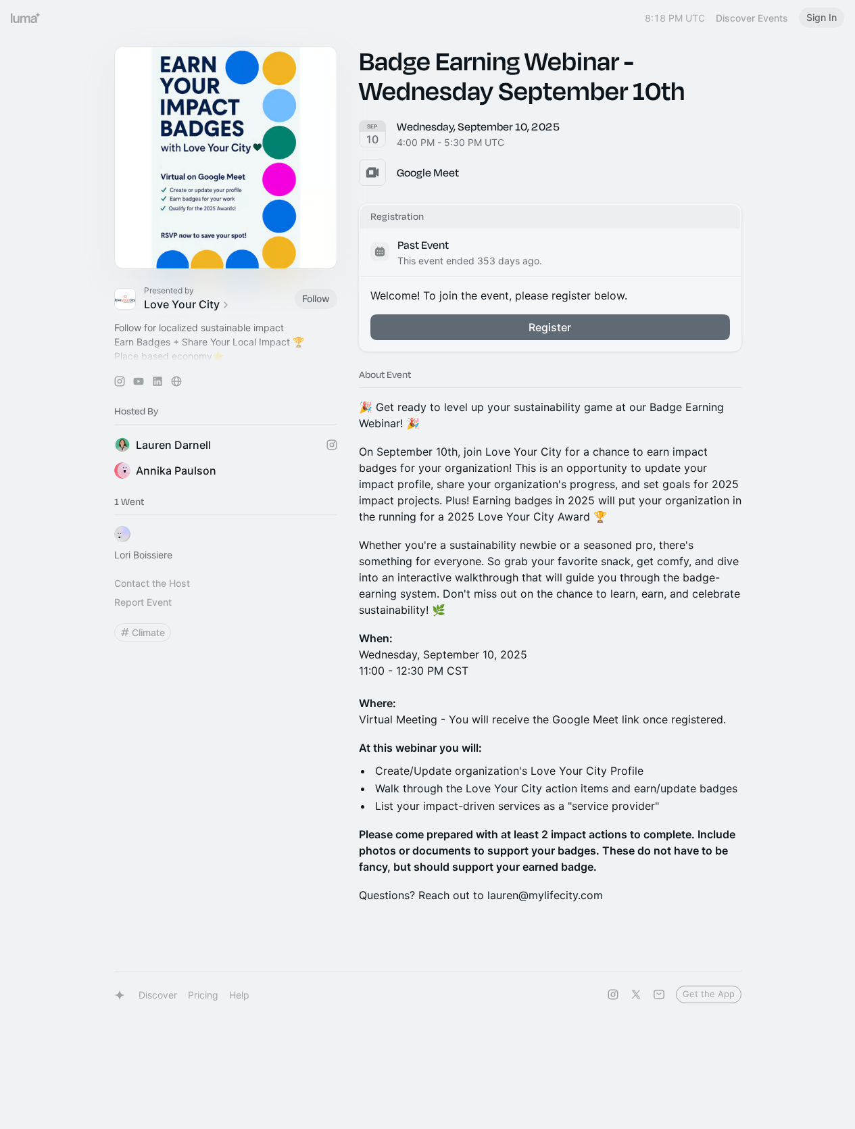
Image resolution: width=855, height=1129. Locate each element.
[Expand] (226, 356)
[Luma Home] (26, 17)
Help (239, 995)
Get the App (709, 993)
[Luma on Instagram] (613, 994)
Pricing (203, 995)
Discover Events (752, 18)
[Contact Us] (659, 994)
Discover (158, 995)
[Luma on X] (636, 994)
